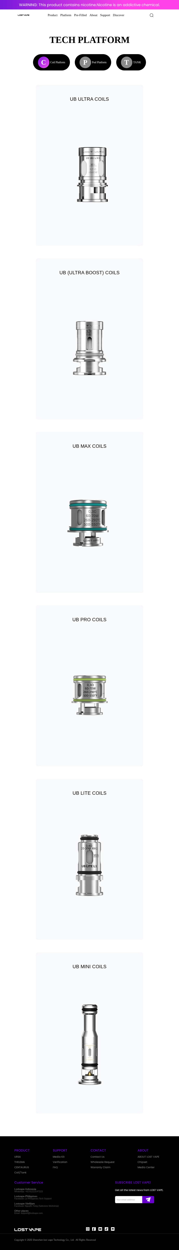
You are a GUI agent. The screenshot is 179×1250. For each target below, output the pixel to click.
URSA (17, 1157)
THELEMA (19, 1162)
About (93, 15)
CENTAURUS (21, 1167)
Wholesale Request (102, 1162)
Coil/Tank (20, 1172)
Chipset (142, 1162)
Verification (60, 1162)
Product (53, 15)
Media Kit (59, 1157)
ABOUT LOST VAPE (148, 1157)
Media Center (146, 1167)
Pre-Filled (80, 15)
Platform (65, 15)
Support (105, 15)
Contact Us (97, 1157)
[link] (89, 165)
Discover (118, 15)
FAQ (55, 1167)
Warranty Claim (100, 1167)
